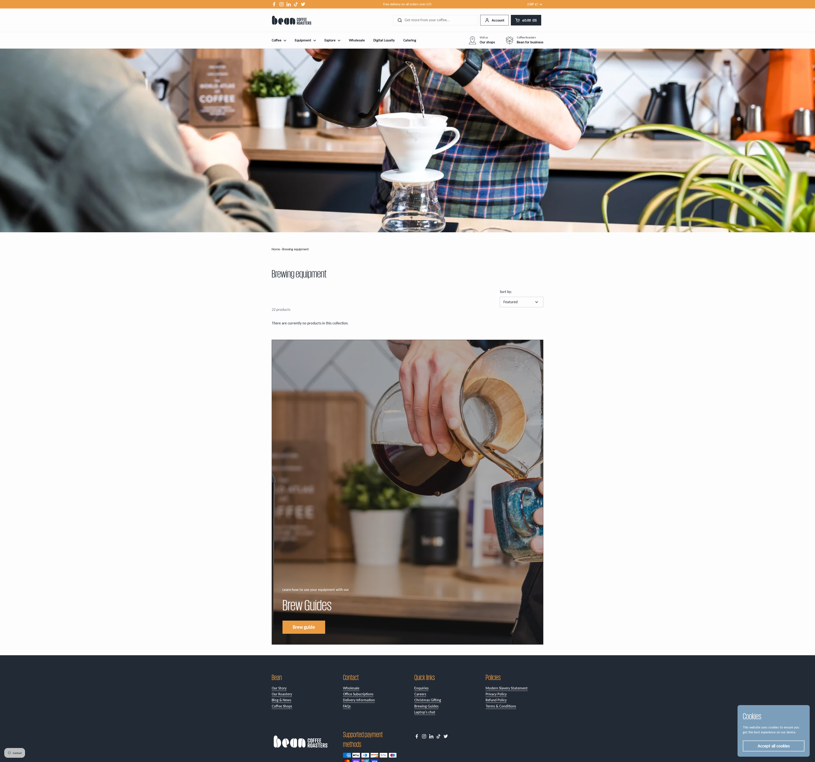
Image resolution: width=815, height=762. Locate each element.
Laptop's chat (424, 712)
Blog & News (281, 700)
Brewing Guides (426, 706)
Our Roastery (282, 694)
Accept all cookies (774, 745)
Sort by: (506, 291)
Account (498, 20)
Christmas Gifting (427, 700)
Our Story (279, 688)
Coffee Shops (282, 706)
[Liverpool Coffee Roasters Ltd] (292, 20)
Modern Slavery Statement (507, 688)
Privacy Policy (496, 694)
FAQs (347, 706)
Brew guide (304, 627)
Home (276, 249)
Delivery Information (359, 700)
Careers (420, 694)
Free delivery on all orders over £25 (407, 4)
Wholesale (351, 688)
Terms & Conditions (501, 706)
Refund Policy (496, 700)
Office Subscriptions (358, 694)
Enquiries (421, 688)
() (530, 21)
